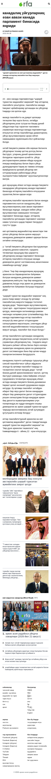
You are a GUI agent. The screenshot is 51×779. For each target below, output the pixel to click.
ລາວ (28, 701)
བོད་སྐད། (29, 707)
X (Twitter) (6, 749)
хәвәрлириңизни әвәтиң (11, 766)
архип (5, 707)
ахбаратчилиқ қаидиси (35, 737)
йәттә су (6, 701)
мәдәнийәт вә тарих (10, 696)
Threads (5, 757)
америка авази (32, 754)
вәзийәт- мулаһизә (9, 693)
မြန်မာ (29, 696)
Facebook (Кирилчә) (10, 740)
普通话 (29, 690)
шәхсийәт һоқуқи (33, 740)
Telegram (6, 754)
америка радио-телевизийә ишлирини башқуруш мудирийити (37, 749)
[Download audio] (47, 88)
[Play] (5, 89)
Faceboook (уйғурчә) (10, 737)
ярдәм (29, 757)
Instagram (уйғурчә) (9, 743)
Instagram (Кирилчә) (10, 746)
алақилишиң (31, 728)
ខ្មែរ (28, 704)
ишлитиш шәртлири (34, 743)
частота (5, 722)
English (29, 713)
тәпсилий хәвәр (8, 690)
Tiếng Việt (30, 710)
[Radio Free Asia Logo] (25, 3)
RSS (4, 760)
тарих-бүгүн (7, 699)
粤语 (28, 693)
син (4, 704)
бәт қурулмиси (32, 760)
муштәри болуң (8, 763)
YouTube (6, 752)
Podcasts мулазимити (10, 728)
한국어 (29, 699)
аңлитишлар (7, 725)
